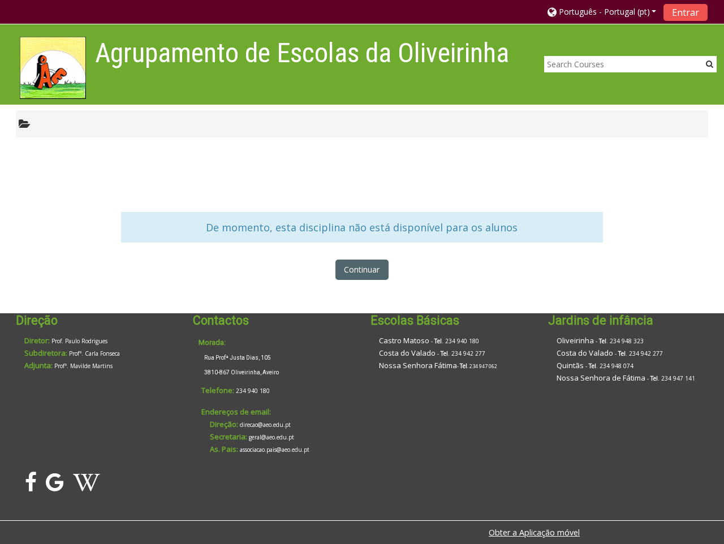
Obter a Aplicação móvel (534, 532)
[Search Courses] (710, 63)
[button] (602, 11)
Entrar (685, 12)
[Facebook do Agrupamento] (28, 486)
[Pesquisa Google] (54, 486)
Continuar (362, 269)
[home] (53, 67)
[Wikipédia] (88, 486)
